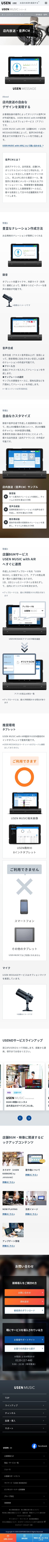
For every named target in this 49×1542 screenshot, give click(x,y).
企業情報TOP (9, 1456)
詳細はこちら (8, 1182)
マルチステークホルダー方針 (24, 1525)
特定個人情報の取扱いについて (11, 1513)
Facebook (42, 1446)
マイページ (16, 1483)
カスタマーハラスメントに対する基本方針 (31, 1522)
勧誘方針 (25, 1513)
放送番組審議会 (34, 1519)
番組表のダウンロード (24, 1310)
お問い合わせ (24, 1292)
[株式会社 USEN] (3, 14)
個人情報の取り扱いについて (30, 1510)
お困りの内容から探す (24, 1348)
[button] (20, 1118)
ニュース (7, 1469)
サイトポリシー (14, 1519)
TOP (7, 1397)
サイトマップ (24, 1519)
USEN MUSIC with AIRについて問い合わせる (22, 145)
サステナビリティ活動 (24, 1516)
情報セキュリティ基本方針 (37, 1513)
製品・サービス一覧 (11, 1463)
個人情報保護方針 (14, 1510)
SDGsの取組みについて (9, 1522)
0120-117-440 (23, 1360)
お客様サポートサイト (24, 1339)
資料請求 (24, 1301)
